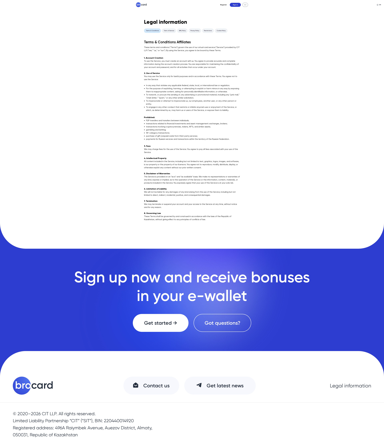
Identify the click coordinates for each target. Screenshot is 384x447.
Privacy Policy (194, 30)
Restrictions (208, 30)
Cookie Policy (221, 30)
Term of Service (169, 30)
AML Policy (182, 30)
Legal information (350, 386)
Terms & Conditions (152, 30)
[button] (245, 5)
